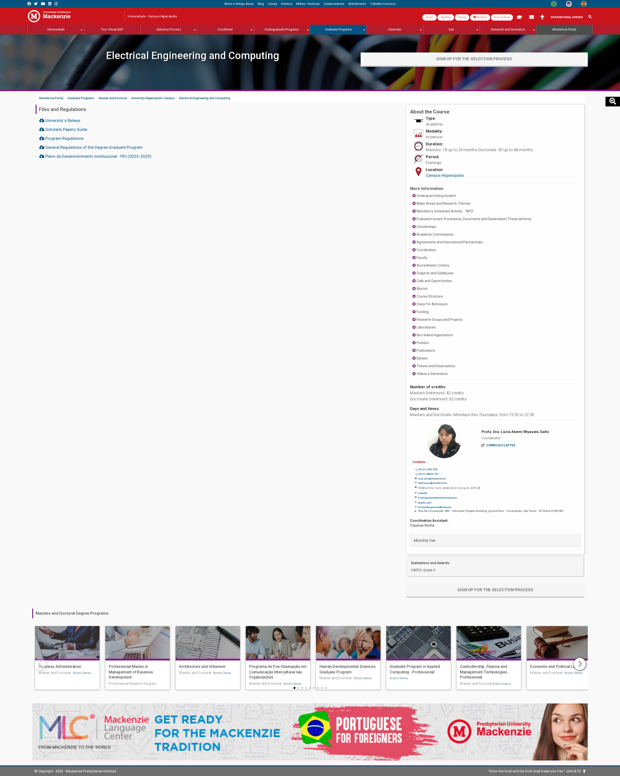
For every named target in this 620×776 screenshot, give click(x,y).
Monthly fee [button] (424, 540)
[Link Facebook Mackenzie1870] (29, 3)
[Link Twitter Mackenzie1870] (36, 3)
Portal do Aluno (502, 17)
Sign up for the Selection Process (474, 58)
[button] (294, 688)
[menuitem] (239, 4)
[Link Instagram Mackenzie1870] (56, 3)
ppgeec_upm (425, 502)
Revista (462, 17)
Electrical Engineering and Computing (192, 55)
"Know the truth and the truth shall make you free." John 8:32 (535, 771)
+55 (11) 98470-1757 (428, 474)
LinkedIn (422, 493)
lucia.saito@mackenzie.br (432, 479)
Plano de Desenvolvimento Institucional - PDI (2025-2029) (97, 156)
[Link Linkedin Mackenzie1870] (50, 3)
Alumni (429, 17)
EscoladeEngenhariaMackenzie (434, 507)
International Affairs (567, 17)
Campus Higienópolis (445, 175)
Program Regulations (64, 138)
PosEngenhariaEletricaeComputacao (437, 498)
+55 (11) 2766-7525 (427, 469)
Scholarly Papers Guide (65, 129)
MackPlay (445, 17)
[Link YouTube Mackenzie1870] (43, 3)
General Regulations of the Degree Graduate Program (93, 147)
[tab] (495, 540)
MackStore (481, 17)
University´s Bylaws (62, 120)
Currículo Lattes (500, 445)
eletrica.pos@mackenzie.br (432, 483)
